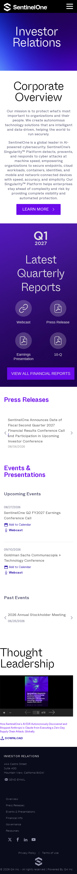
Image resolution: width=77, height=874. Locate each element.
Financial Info (14, 818)
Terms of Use (50, 852)
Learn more (35, 209)
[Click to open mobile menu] (69, 7)
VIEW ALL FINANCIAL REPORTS (40, 373)
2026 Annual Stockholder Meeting (37, 614)
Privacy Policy (27, 852)
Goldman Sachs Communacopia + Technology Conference (32, 558)
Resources (12, 830)
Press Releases (15, 805)
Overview (12, 799)
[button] (17, 524)
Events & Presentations (20, 811)
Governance (13, 824)
